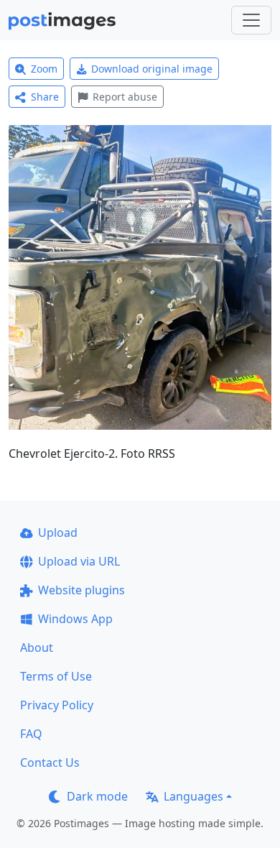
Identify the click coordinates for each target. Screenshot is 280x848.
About (36, 647)
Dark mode (97, 796)
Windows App (75, 619)
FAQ (31, 734)
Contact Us (50, 762)
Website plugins (81, 590)
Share (45, 96)
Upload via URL (79, 561)
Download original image (152, 68)
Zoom (44, 68)
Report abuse (125, 96)
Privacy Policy (56, 705)
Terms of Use (56, 676)
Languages (193, 796)
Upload (58, 532)
